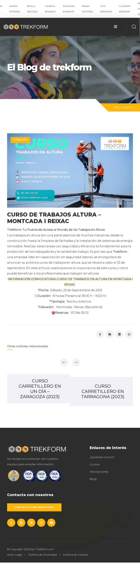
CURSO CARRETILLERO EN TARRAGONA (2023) (102, 391)
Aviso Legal (14, 554)
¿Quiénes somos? (102, 457)
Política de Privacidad (42, 554)
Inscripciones (99, 471)
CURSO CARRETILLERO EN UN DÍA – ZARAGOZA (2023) (40, 388)
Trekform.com (44, 549)
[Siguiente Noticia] (76, 362)
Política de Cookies (75, 554)
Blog (129, 107)
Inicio (119, 107)
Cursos (95, 464)
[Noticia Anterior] (64, 362)
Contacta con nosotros (34, 507)
